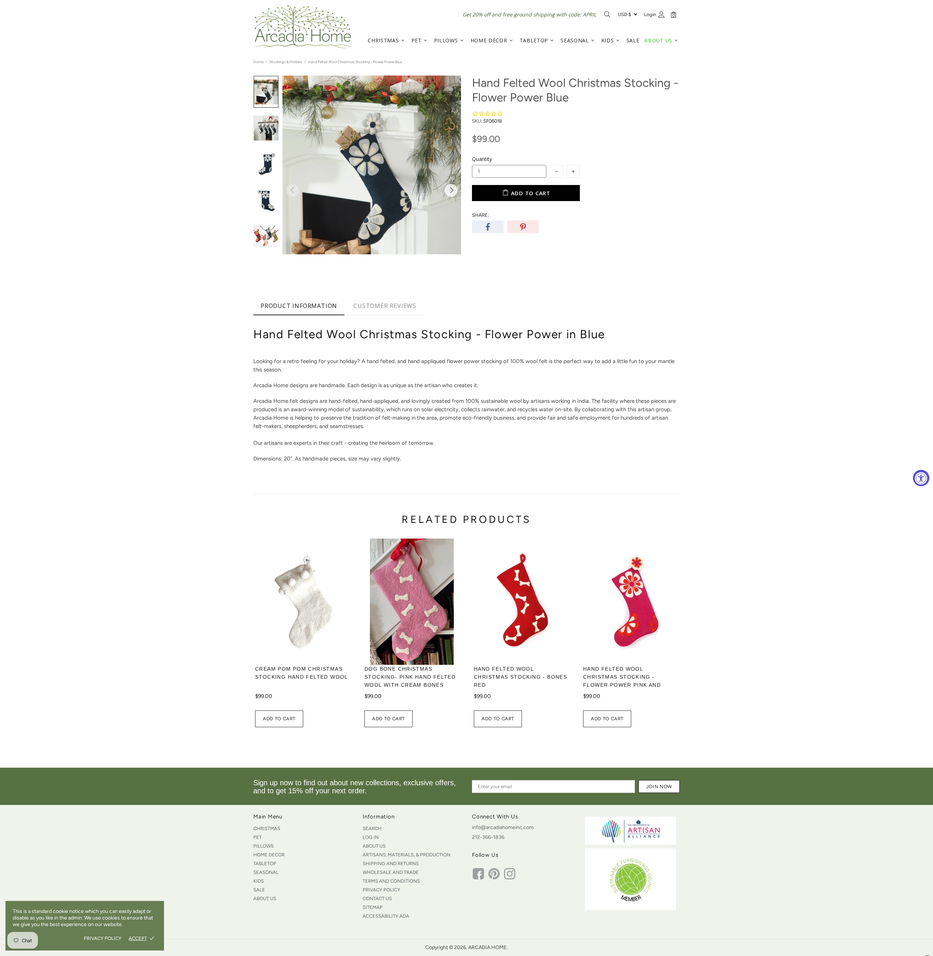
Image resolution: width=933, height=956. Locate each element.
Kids (258, 881)
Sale (259, 890)
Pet (257, 837)
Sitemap (373, 907)
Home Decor (269, 854)
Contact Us (377, 898)
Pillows (263, 846)
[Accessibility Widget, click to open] (921, 478)
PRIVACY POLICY (102, 938)
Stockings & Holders (285, 61)
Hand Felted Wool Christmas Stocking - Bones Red (520, 677)
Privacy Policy (381, 890)
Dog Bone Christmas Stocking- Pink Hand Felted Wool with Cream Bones (410, 677)
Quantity (482, 158)
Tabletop (264, 863)
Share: (480, 215)
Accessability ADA (386, 916)
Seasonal (265, 872)
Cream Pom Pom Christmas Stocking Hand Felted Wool (301, 673)
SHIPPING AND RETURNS (391, 863)
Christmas (266, 828)
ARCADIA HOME (302, 27)
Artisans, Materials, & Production (406, 854)
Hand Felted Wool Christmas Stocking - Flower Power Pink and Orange (622, 681)
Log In (371, 837)
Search (372, 828)
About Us (264, 898)
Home (258, 61)
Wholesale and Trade (391, 872)
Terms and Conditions (391, 881)
